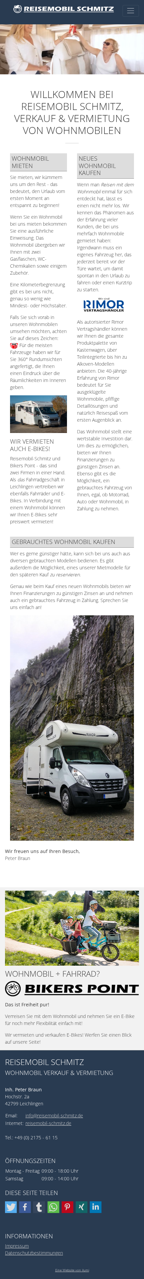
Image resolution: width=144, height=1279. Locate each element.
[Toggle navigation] (131, 11)
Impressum (17, 1246)
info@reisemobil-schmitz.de (54, 1115)
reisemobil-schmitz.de (48, 1123)
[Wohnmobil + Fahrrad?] (72, 928)
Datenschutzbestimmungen (34, 1253)
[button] (11, 1207)
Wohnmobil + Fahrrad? (52, 974)
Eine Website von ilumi (72, 1270)
